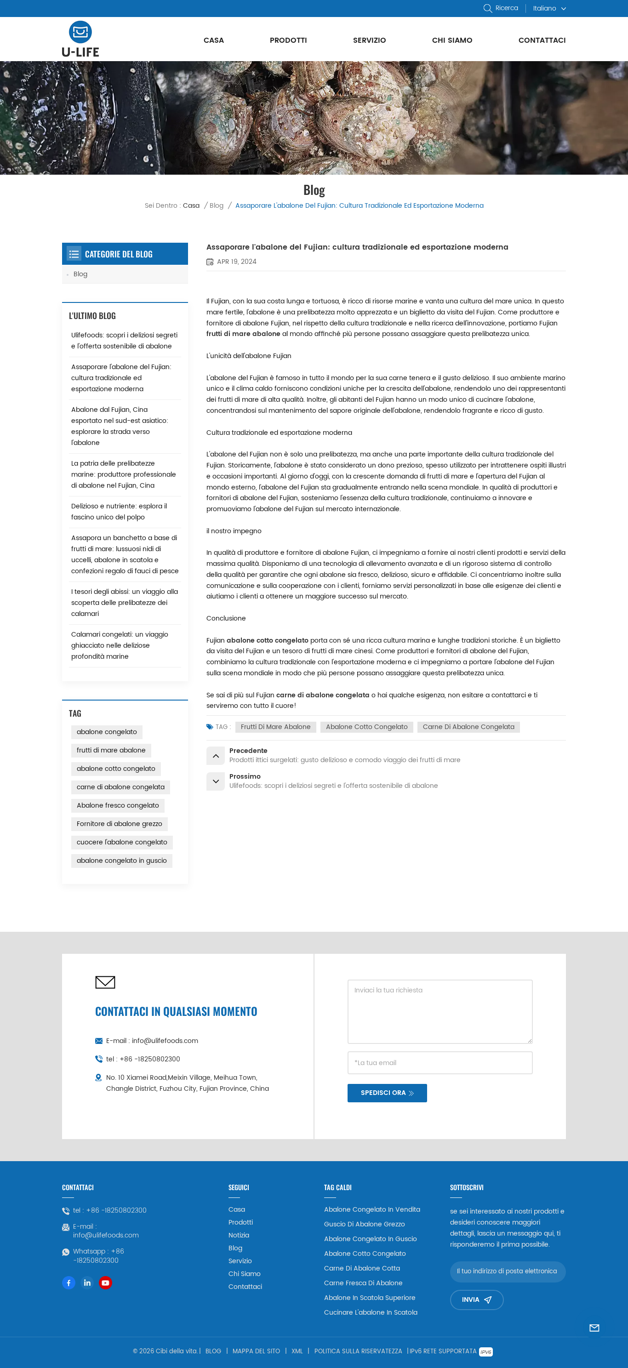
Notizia (238, 1235)
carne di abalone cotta (362, 1268)
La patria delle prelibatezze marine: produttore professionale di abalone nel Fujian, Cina (123, 474)
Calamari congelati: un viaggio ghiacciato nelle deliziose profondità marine (119, 645)
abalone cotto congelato (367, 727)
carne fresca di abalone (363, 1283)
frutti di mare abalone (276, 727)
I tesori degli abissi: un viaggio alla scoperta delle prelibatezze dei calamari (124, 603)
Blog (216, 205)
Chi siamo (452, 40)
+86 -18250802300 (150, 1059)
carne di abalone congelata (468, 727)
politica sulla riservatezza (358, 1352)
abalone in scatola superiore (370, 1298)
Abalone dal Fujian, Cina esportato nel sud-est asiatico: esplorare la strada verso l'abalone (119, 426)
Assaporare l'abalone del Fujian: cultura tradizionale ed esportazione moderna (121, 378)
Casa (214, 40)
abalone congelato (107, 732)
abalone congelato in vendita (372, 1210)
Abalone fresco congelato (118, 805)
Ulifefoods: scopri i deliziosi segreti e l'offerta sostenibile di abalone (124, 341)
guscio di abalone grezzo (364, 1224)
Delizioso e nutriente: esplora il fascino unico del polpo (119, 512)
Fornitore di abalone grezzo (119, 824)
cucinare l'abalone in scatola (370, 1313)
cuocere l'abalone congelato (122, 842)
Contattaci (542, 40)
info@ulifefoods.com (165, 1041)
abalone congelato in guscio (122, 860)
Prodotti (288, 40)
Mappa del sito (256, 1352)
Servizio (369, 40)
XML (297, 1352)
